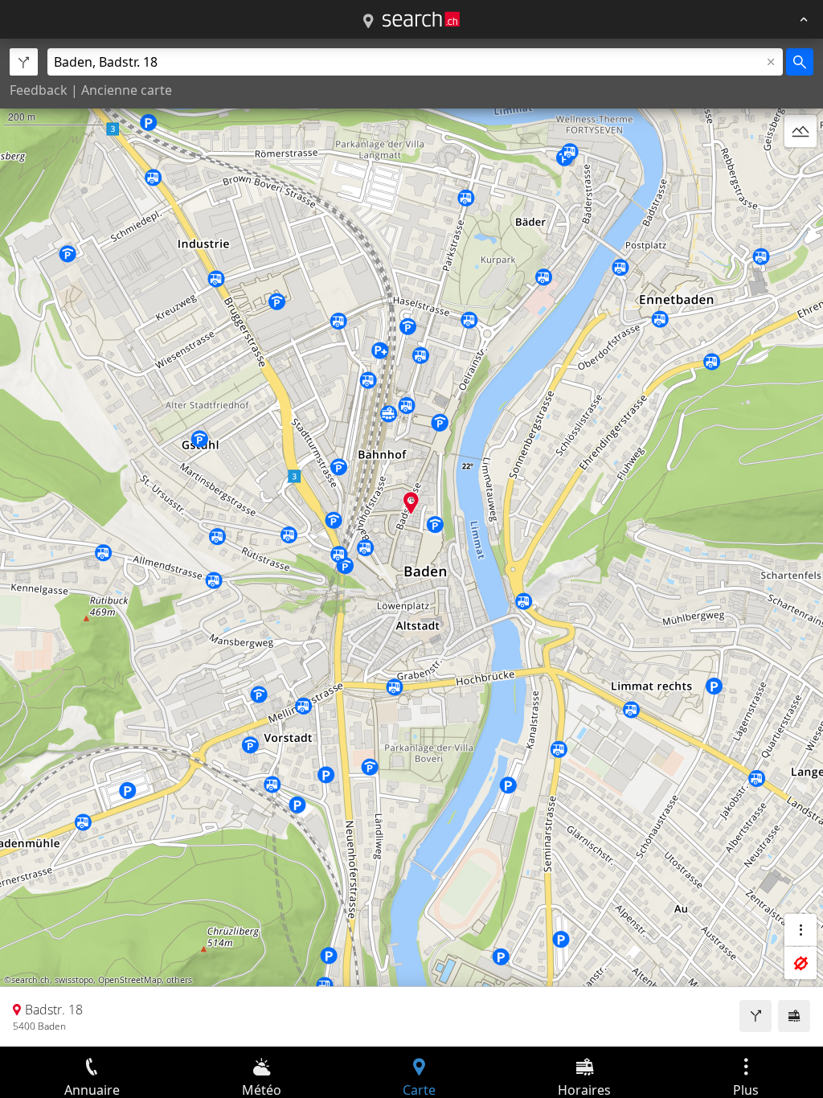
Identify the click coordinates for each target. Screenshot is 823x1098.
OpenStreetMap (130, 979)
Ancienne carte (126, 90)
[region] (411, 543)
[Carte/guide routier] (368, 22)
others (179, 979)
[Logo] (421, 19)
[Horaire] (794, 1016)
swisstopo (74, 979)
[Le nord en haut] (800, 170)
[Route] (755, 1016)
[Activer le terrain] (800, 131)
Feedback (39, 90)
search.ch (30, 979)
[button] (411, 502)
